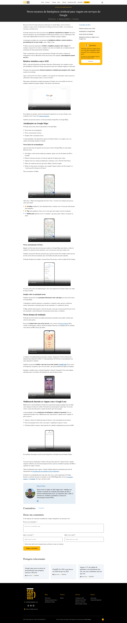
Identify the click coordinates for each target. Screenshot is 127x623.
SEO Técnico (47, 598)
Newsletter (80, 2)
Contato (87, 2)
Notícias (64, 2)
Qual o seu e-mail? (70, 535)
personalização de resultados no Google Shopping (45, 471)
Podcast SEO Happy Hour (96, 600)
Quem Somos (93, 598)
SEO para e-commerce (80, 601)
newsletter (70, 477)
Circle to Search (63, 323)
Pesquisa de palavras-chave (51, 600)
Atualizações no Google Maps (87, 31)
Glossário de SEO (72, 2)
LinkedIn (32, 479)
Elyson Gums (41, 486)
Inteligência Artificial (66, 7)
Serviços (47, 2)
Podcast (54, 2)
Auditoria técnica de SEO (80, 600)
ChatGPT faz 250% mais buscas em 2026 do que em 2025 (63, 570)
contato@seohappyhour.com (32, 602)
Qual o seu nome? (28, 535)
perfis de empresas (44, 116)
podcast (25, 479)
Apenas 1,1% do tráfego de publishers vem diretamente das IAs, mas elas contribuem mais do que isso (91, 570)
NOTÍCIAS (57, 7)
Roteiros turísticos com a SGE (87, 28)
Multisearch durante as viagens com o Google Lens (89, 38)
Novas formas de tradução (86, 34)
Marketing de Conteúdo (50, 601)
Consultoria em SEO (79, 598)
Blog (58, 2)
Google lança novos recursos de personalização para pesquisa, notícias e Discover (35, 570)
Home (42, 2)
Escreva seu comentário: (30, 522)
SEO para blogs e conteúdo (81, 603)
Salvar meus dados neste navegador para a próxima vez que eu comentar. (44, 544)
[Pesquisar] (102, 2)
